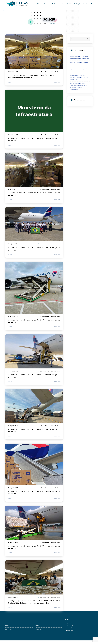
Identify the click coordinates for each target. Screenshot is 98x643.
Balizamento (46, 4)
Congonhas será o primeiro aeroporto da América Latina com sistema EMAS (79, 77)
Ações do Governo (44, 72)
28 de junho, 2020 (13, 244)
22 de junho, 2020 (13, 425)
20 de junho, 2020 (13, 488)
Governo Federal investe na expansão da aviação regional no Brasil (79, 69)
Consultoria (62, 4)
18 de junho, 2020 (13, 542)
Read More (57, 82)
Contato (85, 4)
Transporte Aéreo (55, 72)
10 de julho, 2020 (13, 72)
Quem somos (39, 621)
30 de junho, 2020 (13, 189)
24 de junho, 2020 (13, 371)
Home (45, 24)
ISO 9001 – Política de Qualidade (79, 62)
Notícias (69, 4)
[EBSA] (17, 4)
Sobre (38, 4)
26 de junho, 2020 (13, 316)
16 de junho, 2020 (13, 597)
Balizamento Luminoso (11, 621)
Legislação (77, 4)
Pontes (54, 4)
